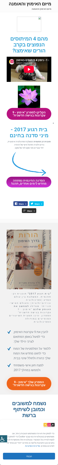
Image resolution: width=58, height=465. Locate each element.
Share (37, 204)
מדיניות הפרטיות (32, 446)
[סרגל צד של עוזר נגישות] (3, 438)
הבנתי (29, 456)
